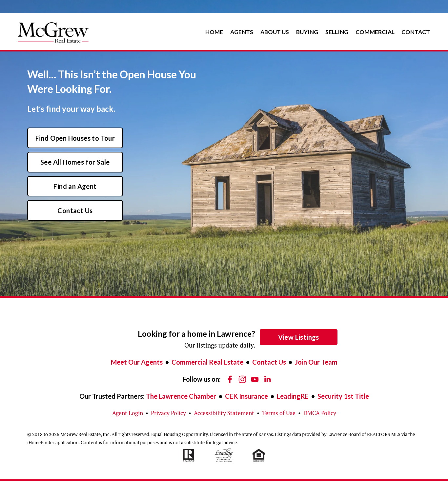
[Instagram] (242, 379)
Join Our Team (316, 362)
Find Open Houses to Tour (75, 138)
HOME (214, 32)
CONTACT (415, 32)
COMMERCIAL (375, 32)
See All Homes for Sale (75, 162)
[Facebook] (230, 379)
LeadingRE (293, 396)
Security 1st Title (343, 396)
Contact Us (74, 210)
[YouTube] (255, 379)
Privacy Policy (168, 413)
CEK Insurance (246, 396)
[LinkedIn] (267, 379)
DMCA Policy (319, 413)
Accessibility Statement (224, 413)
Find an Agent (74, 186)
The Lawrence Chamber (181, 396)
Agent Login (127, 413)
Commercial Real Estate (207, 362)
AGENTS (241, 32)
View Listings (298, 337)
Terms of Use (278, 413)
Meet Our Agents (137, 362)
